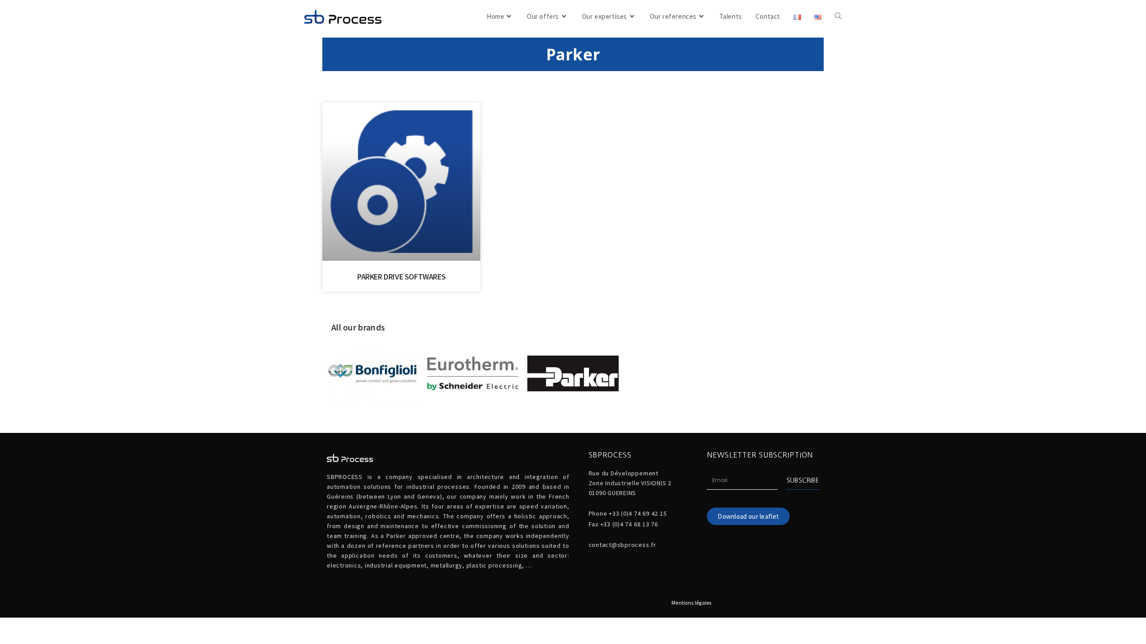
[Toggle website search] (838, 16)
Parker (573, 54)
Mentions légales (691, 602)
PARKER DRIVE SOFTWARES (401, 276)
